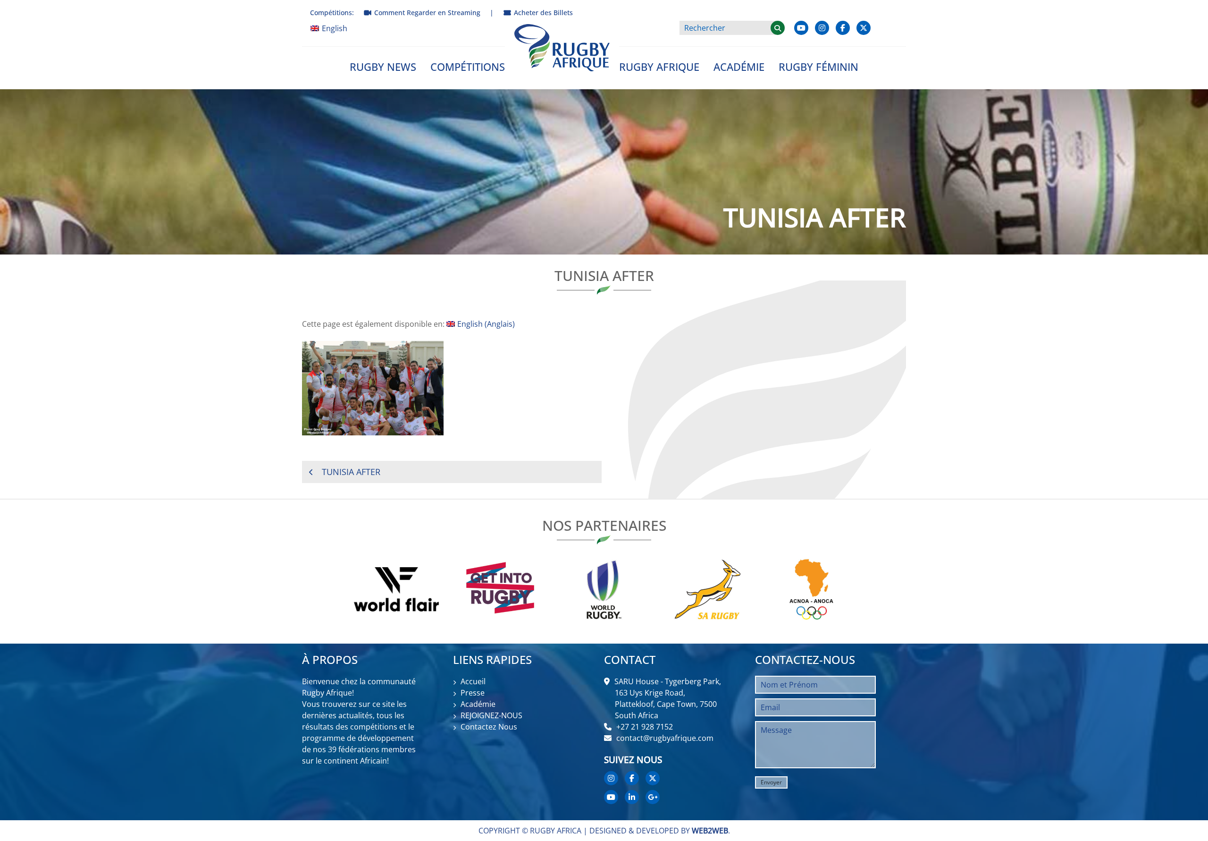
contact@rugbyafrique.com (664, 738)
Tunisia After (351, 471)
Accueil (473, 681)
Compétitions (467, 66)
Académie (738, 66)
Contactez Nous (489, 727)
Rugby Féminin (818, 66)
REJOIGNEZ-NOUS (491, 715)
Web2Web (710, 830)
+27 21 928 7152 (644, 727)
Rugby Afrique (659, 66)
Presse (473, 693)
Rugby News (383, 66)
